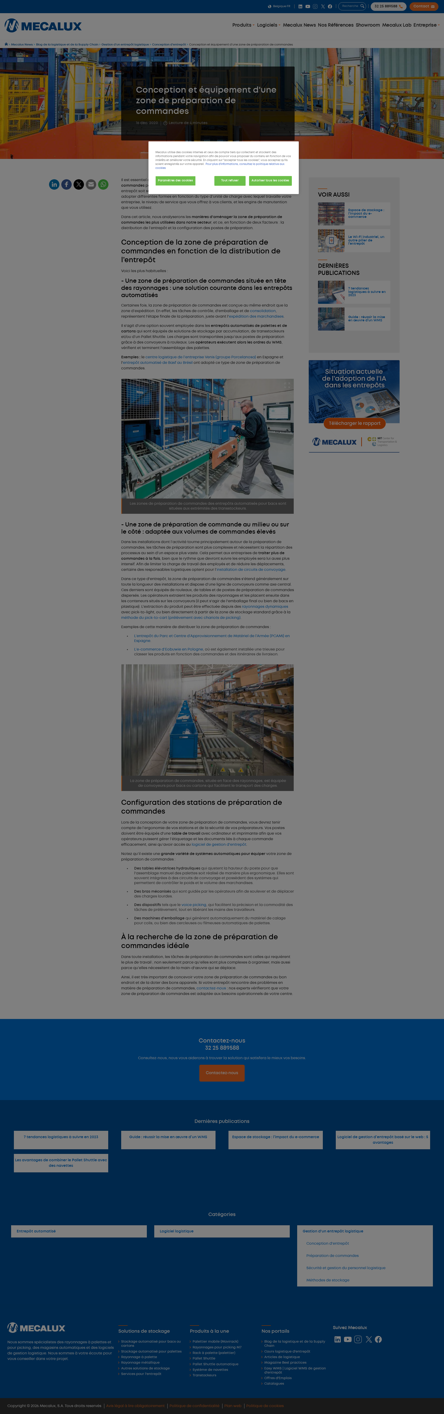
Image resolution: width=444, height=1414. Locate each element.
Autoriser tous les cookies (270, 180)
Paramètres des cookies (175, 180)
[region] (223, 167)
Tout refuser (229, 180)
